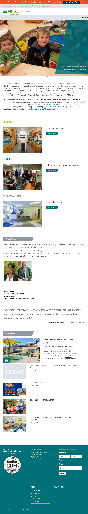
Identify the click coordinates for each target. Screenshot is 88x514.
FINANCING (8, 122)
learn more (52, 133)
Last (72, 460)
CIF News (10, 333)
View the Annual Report (71, 2)
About (34, 487)
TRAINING (7, 159)
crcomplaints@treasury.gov (45, 109)
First (60, 460)
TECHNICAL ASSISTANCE (13, 196)
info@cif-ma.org (36, 458)
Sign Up (62, 473)
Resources (35, 501)
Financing (35, 490)
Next (63, 45)
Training (35, 493)
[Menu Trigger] (83, 9)
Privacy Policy (26, 510)
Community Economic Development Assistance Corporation (26, 6)
